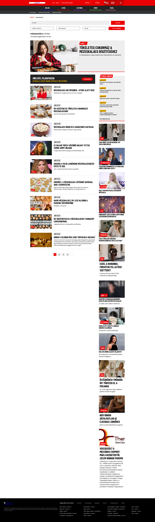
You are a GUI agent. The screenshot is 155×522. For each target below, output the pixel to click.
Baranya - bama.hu (65, 509)
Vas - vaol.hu (135, 509)
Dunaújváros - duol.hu (89, 507)
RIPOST (32, 17)
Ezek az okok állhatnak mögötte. (111, 425)
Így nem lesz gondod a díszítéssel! (64, 114)
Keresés (97, 2)
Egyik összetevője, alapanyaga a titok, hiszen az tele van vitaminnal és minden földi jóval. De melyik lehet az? (71, 188)
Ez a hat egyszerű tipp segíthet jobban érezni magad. (111, 390)
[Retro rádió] (106, 3)
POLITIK (47, 8)
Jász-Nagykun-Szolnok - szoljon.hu (116, 507)
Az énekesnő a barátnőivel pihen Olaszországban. (110, 355)
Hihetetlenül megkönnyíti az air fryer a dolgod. (68, 93)
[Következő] (71, 254)
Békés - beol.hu (63, 511)
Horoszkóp (33, 12)
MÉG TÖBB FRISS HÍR (105, 119)
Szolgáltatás (114, 503)
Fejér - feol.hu (87, 509)
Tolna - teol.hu (135, 507)
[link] (33, 98)
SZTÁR (63, 8)
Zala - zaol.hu (135, 513)
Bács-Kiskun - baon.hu (65, 507)
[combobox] (40, 28)
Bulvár (105, 503)
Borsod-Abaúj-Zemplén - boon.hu (68, 513)
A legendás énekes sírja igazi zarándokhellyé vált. (69, 151)
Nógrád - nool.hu (112, 511)
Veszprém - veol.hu (136, 511)
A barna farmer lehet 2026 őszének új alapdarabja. (109, 274)
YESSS (112, 8)
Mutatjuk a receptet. (60, 206)
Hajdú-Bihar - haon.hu (89, 513)
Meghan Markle (56, 12)
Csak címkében (116, 28)
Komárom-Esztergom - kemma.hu (116, 509)
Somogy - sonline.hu (113, 513)
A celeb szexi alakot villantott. (109, 304)
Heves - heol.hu (87, 515)
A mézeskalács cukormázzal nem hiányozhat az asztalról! (100, 55)
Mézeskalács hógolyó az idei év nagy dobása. (68, 130)
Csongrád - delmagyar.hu (66, 515)
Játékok (87, 2)
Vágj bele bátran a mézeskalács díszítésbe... (67, 224)
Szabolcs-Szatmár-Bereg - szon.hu (116, 515)
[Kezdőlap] (37, 3)
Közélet (79, 503)
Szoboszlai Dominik (44, 12)
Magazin (97, 503)
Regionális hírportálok (67, 503)
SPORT (95, 8)
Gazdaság (88, 503)
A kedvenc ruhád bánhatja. (108, 330)
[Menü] (120, 3)
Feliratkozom (87, 79)
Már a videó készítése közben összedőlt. (66, 169)
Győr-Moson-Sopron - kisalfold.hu (92, 511)
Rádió (123, 503)
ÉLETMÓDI (79, 8)
